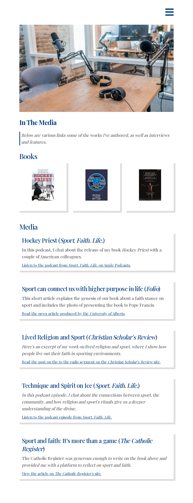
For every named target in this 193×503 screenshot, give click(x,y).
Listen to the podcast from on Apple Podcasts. (76, 265)
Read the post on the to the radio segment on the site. (91, 361)
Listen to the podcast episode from (67, 417)
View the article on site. (62, 473)
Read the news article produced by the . (73, 313)
